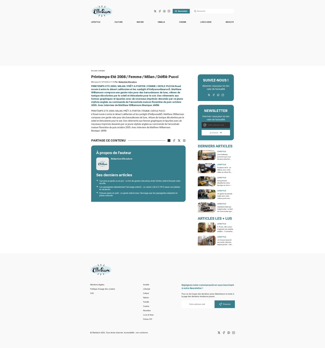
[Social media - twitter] (155, 11)
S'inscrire (227, 304)
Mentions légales (97, 285)
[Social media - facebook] (159, 11)
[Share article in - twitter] (179, 140)
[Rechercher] (195, 11)
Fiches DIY (147, 319)
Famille (161, 22)
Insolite (230, 22)
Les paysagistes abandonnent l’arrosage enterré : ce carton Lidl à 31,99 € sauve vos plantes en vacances (139, 188)
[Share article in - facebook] (174, 140)
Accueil (94, 71)
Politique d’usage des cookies (102, 289)
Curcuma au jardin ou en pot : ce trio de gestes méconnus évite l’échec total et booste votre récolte (139, 182)
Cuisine (182, 22)
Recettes (147, 310)
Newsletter (183, 11)
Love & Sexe (206, 22)
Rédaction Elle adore (128, 82)
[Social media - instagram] (169, 11)
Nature (140, 22)
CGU (92, 293)
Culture (119, 22)
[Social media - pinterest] (164, 11)
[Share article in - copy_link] (169, 140)
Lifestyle (95, 22)
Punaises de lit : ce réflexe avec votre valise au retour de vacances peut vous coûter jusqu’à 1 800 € (225, 172)
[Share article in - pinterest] (184, 140)
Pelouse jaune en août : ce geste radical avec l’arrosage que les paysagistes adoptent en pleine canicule (138, 194)
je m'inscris (214, 133)
